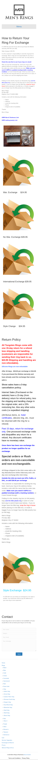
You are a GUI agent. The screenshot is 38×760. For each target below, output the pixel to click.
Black (4, 667)
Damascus (6, 734)
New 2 (5, 721)
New (4, 718)
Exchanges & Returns (8, 742)
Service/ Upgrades (7, 740)
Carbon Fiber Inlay (9, 696)
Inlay (4, 689)
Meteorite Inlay (8, 707)
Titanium (5, 732)
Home (3, 663)
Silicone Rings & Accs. (8, 747)
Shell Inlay (7, 712)
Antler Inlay (7, 691)
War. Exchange (11, 192)
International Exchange (14, 281)
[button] (19, 654)
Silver (4, 726)
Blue (4, 670)
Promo (3, 745)
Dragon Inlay (7, 702)
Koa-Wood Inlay (8, 704)
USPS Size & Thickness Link (10, 117)
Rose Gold (6, 686)
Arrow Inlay (7, 694)
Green (5, 675)
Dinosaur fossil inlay (9, 699)
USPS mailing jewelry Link (9, 120)
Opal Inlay (6, 710)
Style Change (10, 326)
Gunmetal (6, 678)
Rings (3, 665)
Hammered (6, 681)
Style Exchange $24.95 (17, 590)
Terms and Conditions (14, 758)
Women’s (6, 729)
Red (4, 683)
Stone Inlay (7, 715)
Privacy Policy (26, 758)
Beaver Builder (27, 754)
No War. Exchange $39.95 (15, 237)
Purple (5, 724)
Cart (3, 737)
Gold (4, 673)
